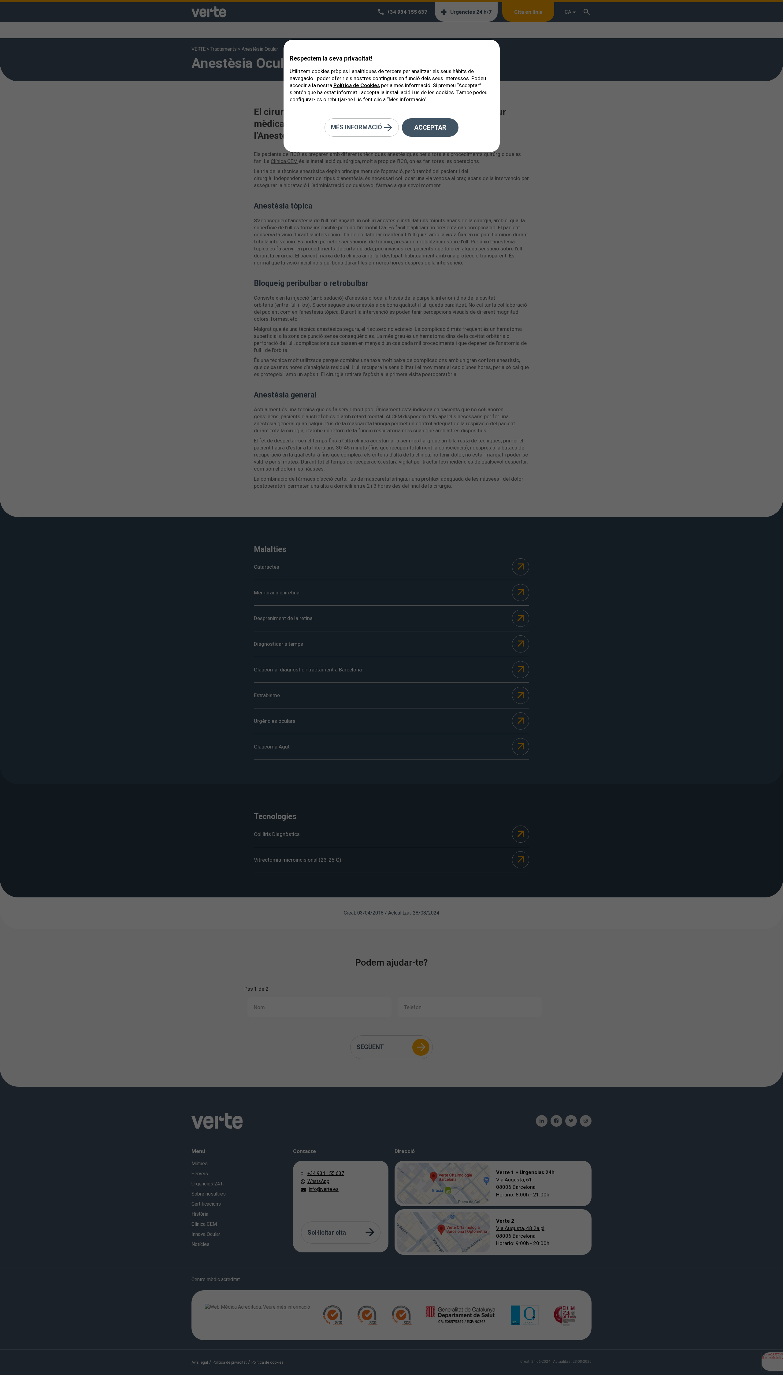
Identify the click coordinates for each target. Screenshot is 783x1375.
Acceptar (430, 127)
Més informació (357, 127)
